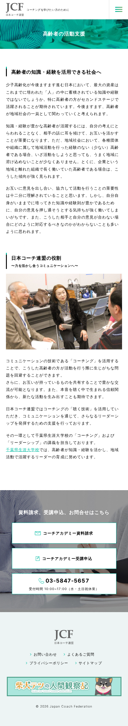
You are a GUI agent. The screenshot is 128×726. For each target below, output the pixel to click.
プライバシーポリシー (48, 663)
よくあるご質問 (80, 654)
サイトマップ (90, 663)
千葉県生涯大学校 (22, 449)
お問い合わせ (45, 654)
